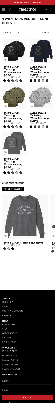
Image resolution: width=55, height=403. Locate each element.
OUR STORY (7, 302)
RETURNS (6, 337)
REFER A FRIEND (10, 364)
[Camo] (52, 251)
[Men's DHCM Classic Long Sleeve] (25, 216)
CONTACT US (8, 324)
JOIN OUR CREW (9, 351)
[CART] (51, 9)
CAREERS (6, 315)
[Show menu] (3, 9)
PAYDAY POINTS (10, 360)
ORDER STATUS (9, 333)
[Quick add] (5, 59)
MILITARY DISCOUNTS (12, 310)
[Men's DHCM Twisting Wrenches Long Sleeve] (14, 51)
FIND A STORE (9, 342)
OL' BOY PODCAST (11, 355)
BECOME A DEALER (11, 368)
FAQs (4, 328)
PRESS (5, 306)
